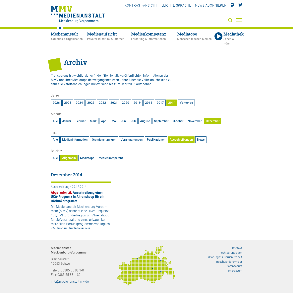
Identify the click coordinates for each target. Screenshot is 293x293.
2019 (137, 103)
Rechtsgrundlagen (230, 252)
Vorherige (186, 103)
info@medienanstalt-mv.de (70, 281)
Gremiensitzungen (104, 139)
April (104, 121)
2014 (171, 103)
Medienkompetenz (111, 158)
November (195, 121)
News (201, 139)
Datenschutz (234, 266)
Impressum (235, 270)
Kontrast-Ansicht (141, 5)
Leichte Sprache (176, 5)
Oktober (178, 121)
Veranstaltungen (132, 139)
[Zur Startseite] (78, 15)
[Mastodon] (232, 5)
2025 (67, 103)
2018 (148, 103)
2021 (114, 103)
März (93, 121)
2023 (90, 103)
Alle (55, 121)
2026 (56, 103)
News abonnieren (211, 5)
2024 (79, 103)
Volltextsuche (151, 80)
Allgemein (69, 158)
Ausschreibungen (181, 139)
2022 (102, 103)
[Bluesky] (240, 5)
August (145, 121)
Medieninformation (75, 139)
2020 (125, 103)
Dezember (212, 121)
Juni (124, 121)
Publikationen (156, 139)
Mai (114, 121)
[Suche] (231, 20)
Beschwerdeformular (229, 261)
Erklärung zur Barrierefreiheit (224, 257)
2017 (160, 103)
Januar (66, 121)
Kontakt (237, 248)
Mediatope (87, 158)
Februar (81, 121)
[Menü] (239, 20)
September (161, 121)
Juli (133, 121)
